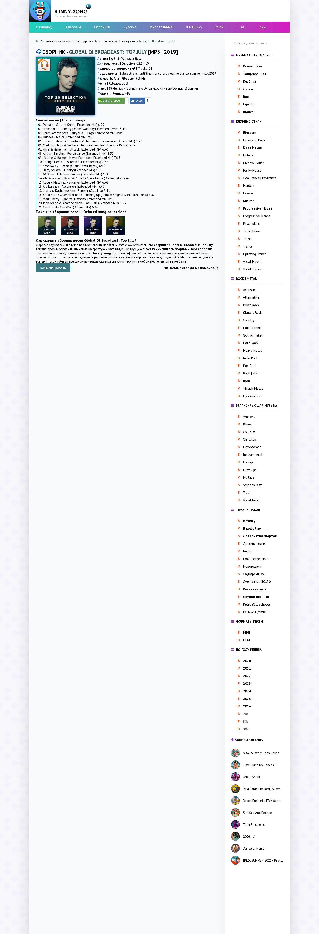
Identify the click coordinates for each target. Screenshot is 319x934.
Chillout (249, 432)
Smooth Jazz (252, 485)
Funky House (252, 170)
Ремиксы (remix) (254, 612)
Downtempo (252, 447)
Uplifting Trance (254, 254)
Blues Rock (251, 305)
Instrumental (252, 454)
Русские (129, 27)
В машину (194, 27)
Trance (248, 246)
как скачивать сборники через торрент (182, 249)
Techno (248, 238)
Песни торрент (81, 41)
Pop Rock (250, 365)
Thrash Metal (253, 388)
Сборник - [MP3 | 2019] (110, 51)
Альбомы (73, 27)
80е (246, 721)
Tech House (251, 231)
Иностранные (161, 27)
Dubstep (249, 155)
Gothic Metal (252, 335)
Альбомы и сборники (54, 41)
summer (195, 73)
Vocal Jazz (250, 500)
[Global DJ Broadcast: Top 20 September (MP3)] (92, 236)
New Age (249, 470)
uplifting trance (150, 73)
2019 (212, 73)
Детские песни (254, 543)
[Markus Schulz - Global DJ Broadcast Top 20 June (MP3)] (47, 236)
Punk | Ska (250, 373)
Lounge (248, 462)
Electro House (253, 163)
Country (248, 320)
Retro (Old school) (256, 604)
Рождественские (255, 558)
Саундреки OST (254, 574)
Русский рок (252, 396)
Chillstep (249, 439)
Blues (247, 424)
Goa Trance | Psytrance (259, 178)
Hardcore (249, 185)
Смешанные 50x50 (257, 581)
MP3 (219, 27)
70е (246, 714)
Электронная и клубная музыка (115, 41)
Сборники (102, 27)
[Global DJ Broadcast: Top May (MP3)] (70, 236)
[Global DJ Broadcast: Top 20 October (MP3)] (115, 236)
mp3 (205, 73)
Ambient (249, 416)
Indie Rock (250, 358)
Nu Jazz (248, 477)
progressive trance (176, 73)
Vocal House (252, 261)
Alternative (251, 297)
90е (246, 729)
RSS (261, 27)
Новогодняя (252, 566)
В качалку (44, 27)
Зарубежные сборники (182, 88)
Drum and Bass (254, 140)
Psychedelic (251, 223)
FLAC (240, 27)
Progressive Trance (256, 216)
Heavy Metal (252, 350)
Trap (246, 492)
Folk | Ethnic (252, 327)
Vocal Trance (252, 269)
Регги (247, 551)
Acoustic (249, 289)
